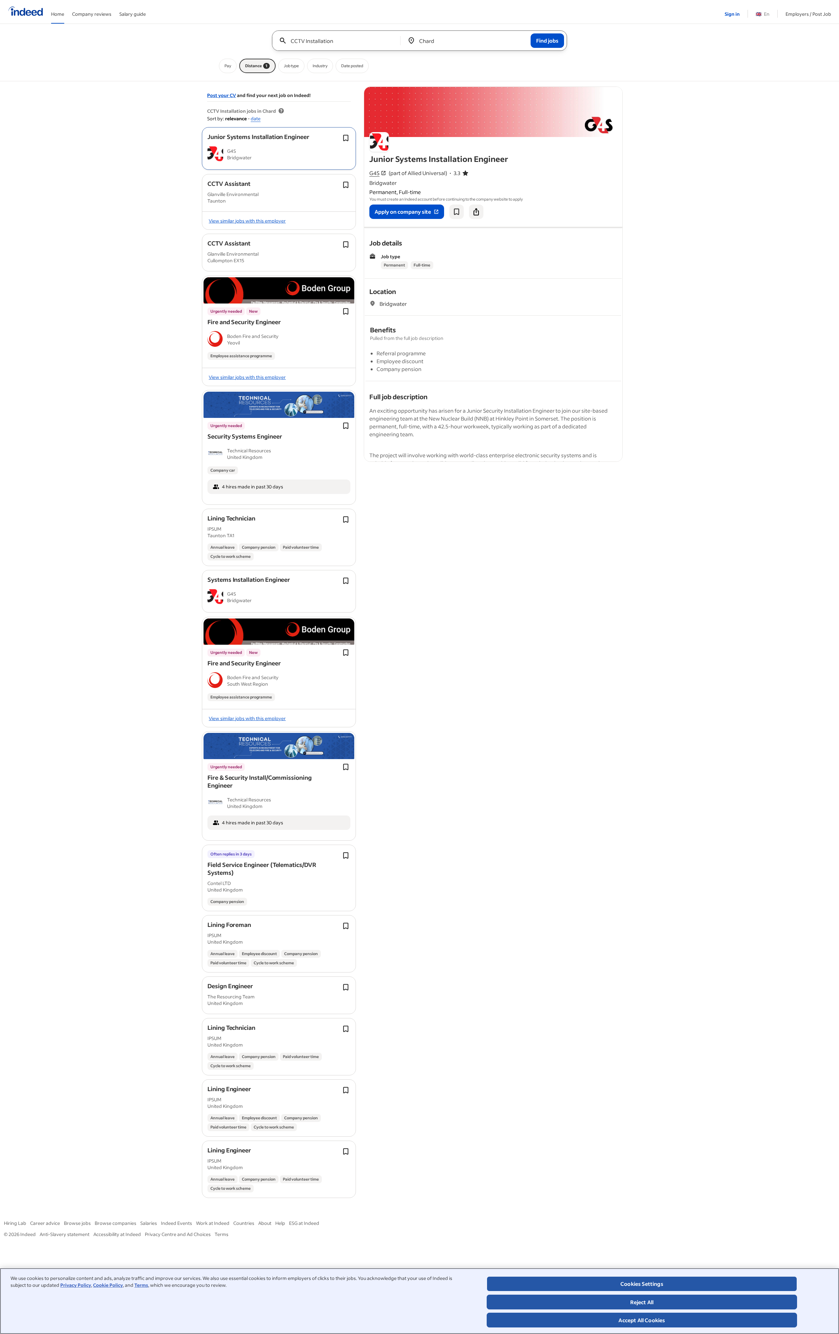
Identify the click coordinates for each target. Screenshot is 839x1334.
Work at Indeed (212, 1223)
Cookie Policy (108, 1285)
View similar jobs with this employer (247, 221)
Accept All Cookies (641, 1320)
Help (280, 1223)
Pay (227, 65)
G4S (374, 172)
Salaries (148, 1223)
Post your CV (221, 95)
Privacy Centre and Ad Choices (178, 1234)
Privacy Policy (75, 1285)
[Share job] (476, 212)
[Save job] (456, 212)
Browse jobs (77, 1223)
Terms (141, 1285)
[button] (258, 137)
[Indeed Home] (25, 12)
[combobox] (338, 40)
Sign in (732, 14)
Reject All (642, 1302)
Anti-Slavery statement (64, 1234)
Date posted (352, 65)
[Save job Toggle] (345, 138)
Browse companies (115, 1223)
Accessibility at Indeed (117, 1234)
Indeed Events (176, 1223)
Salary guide (132, 14)
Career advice (45, 1223)
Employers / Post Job (808, 14)
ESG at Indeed (304, 1223)
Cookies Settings (641, 1283)
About (264, 1223)
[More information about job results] (281, 111)
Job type (291, 65)
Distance (256, 65)
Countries (243, 1223)
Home (57, 14)
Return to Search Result (579, 91)
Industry (320, 65)
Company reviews (91, 14)
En (763, 14)
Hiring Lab (15, 1223)
